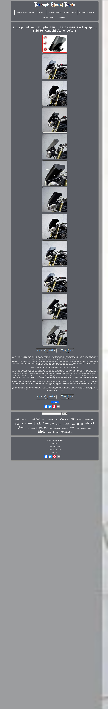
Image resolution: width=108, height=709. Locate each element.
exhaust (66, 431)
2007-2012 (43, 428)
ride (57, 419)
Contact (54, 443)
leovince (83, 428)
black (37, 423)
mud (28, 428)
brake (56, 431)
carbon (27, 423)
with (43, 419)
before (24, 419)
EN (53, 452)
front (21, 427)
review (50, 419)
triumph (48, 423)
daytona (64, 419)
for (72, 418)
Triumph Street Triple (55, 440)
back (17, 424)
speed (80, 423)
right (49, 432)
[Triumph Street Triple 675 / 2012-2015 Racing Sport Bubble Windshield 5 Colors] (55, 44)
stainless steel (89, 419)
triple (41, 431)
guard (89, 428)
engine (58, 424)
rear (72, 427)
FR (56, 452)
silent (66, 423)
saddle (73, 424)
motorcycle (34, 428)
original (36, 419)
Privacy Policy (55, 446)
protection (65, 428)
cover (78, 428)
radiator (57, 428)
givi (51, 428)
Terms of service (55, 449)
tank (29, 420)
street (89, 423)
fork (17, 419)
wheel (79, 419)
